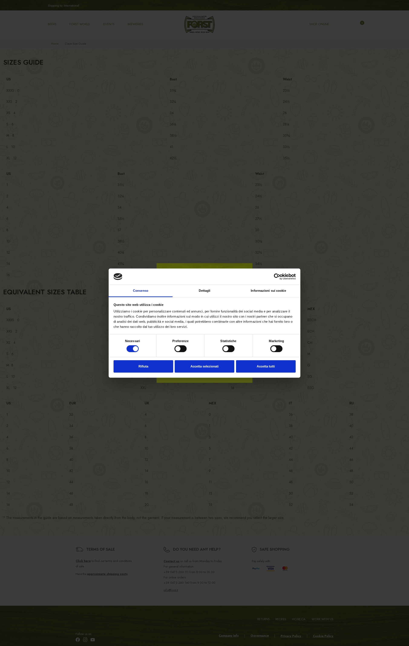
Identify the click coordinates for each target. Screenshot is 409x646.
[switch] (180, 348)
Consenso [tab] (140, 290)
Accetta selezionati (204, 366)
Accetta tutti (266, 366)
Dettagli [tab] (204, 290)
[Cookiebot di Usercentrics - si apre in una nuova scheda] (277, 276)
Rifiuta (143, 366)
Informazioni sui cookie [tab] (268, 290)
